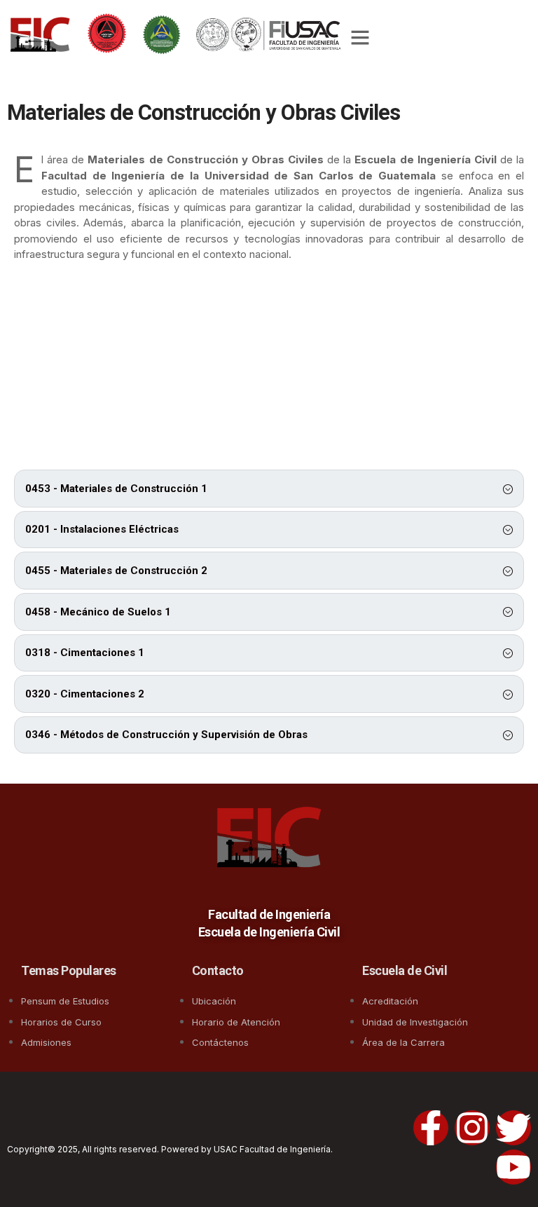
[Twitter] (513, 1127)
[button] (360, 37)
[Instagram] (472, 1127)
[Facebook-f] (430, 1127)
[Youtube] (513, 1167)
